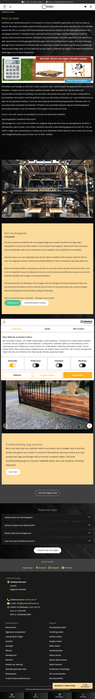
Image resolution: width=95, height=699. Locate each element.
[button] (89, 425)
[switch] (36, 365)
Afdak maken (54, 646)
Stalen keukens (55, 664)
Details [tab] (47, 329)
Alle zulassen (77, 375)
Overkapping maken (57, 627)
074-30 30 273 (30, 600)
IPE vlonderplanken (57, 674)
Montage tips (11, 655)
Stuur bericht (34, 607)
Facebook (42, 568)
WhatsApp (11, 303)
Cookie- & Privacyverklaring (60, 689)
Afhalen (9, 650)
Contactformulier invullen (35, 303)
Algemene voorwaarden (15, 632)
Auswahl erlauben (47, 375)
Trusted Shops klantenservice (18, 678)
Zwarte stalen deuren (58, 660)
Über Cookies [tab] (78, 329)
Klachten (9, 660)
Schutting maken (56, 632)
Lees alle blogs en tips (47, 493)
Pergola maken (55, 641)
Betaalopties (11, 674)
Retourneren (11, 627)
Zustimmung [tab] (16, 329)
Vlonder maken (55, 637)
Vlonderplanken (56, 650)
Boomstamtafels (56, 678)
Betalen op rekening (14, 664)
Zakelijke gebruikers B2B (16, 669)
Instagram (55, 568)
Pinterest (68, 568)
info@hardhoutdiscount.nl (28, 603)
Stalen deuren (55, 655)
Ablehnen (17, 375)
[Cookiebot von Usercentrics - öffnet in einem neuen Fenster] (82, 322)
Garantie (9, 641)
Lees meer (13, 472)
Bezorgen (9, 646)
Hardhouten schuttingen (59, 669)
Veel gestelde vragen (14, 637)
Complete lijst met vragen (47, 550)
